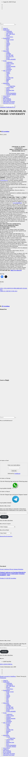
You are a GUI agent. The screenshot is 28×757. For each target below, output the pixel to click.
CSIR (7, 41)
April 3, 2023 (3, 592)
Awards (8, 84)
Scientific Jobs (9, 77)
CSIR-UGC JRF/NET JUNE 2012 (8, 291)
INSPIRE (8, 53)
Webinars (8, 67)
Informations (6, 83)
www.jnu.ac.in (4, 180)
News (7, 91)
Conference (7, 569)
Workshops (9, 69)
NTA (7, 48)
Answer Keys (9, 37)
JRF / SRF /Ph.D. (10, 34)
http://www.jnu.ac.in (16, 270)
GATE (7, 42)
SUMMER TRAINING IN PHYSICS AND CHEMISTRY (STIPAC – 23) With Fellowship (4, 607)
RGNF (8, 58)
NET (7, 46)
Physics (12, 569)
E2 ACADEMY (7, 100)
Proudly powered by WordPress (8, 676)
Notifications (6, 29)
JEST (7, 49)
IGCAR (6, 598)
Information (3, 315)
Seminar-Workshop (18, 569)
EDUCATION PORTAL (7, 13)
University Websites (11, 94)
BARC (2, 598)
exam (1, 335)
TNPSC (8, 73)
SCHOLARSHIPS (11, 59)
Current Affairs (10, 87)
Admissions (9, 31)
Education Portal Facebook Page (6, 536)
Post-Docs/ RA (10, 56)
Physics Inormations (11, 93)
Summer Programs (10, 66)
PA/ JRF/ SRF (9, 55)
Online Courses (10, 63)
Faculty (8, 72)
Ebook (7, 89)
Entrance (2, 358)
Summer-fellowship (2, 580)
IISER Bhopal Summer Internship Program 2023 (4, 587)
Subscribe (4, 517)
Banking (8, 79)
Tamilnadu (2, 318)
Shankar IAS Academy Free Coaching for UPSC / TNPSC (4, 325)
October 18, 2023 (4, 578)
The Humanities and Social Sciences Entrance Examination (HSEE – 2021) (3, 367)
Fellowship (2, 313)
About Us (5, 28)
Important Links (10, 90)
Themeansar (3, 677)
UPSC (7, 76)
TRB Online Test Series (9, 101)
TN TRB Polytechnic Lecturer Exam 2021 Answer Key (3, 628)
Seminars (8, 65)
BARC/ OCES (10, 39)
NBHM (8, 44)
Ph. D (13, 107)
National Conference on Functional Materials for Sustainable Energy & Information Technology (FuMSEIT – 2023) (13, 574)
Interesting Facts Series (8, 103)
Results (8, 35)
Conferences (9, 62)
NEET (7, 45)
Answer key (3, 620)
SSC (7, 82)
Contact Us (6, 97)
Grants (7, 52)
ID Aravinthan (5, 131)
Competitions (9, 32)
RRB (7, 80)
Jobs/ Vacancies (7, 70)
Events (4, 60)
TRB (7, 74)
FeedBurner (17, 473)
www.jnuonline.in (17, 202)
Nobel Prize (12, 86)
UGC (4, 338)
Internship (2, 582)
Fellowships (6, 51)
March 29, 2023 (2, 616)
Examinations (6, 38)
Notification (9, 107)
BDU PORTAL (7, 98)
